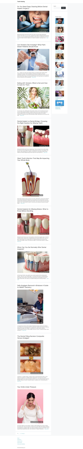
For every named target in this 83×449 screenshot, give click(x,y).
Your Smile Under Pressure (26, 387)
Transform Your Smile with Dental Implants (59, 25)
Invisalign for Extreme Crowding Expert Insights (59, 98)
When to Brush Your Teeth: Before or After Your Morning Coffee (59, 51)
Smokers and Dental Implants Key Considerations (58, 107)
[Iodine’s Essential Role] (59, 39)
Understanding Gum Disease (58, 79)
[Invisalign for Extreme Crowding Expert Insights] (59, 93)
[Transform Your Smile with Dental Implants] (59, 21)
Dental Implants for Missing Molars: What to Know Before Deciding (32, 210)
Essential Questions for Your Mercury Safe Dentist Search (59, 69)
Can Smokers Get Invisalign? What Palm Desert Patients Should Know (31, 45)
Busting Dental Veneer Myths (59, 61)
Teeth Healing (21, 1)
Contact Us (19, 439)
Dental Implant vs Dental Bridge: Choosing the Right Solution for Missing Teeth (32, 122)
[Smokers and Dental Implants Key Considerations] (59, 103)
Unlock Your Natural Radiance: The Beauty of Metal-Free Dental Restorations (59, 88)
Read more (34, 77)
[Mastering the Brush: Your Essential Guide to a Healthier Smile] (59, 30)
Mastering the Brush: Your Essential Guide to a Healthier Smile (59, 34)
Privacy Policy (19, 442)
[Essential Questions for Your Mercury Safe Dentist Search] (59, 65)
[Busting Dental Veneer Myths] (59, 56)
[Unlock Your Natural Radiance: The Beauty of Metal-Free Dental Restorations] (59, 83)
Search (55, 6)
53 (21, 433)
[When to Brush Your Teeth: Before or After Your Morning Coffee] (59, 47)
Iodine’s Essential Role (59, 42)
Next (23, 433)
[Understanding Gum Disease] (59, 74)
